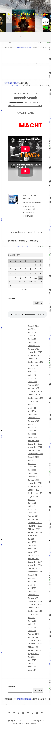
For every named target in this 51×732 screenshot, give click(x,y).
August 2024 (33, 401)
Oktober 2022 (34, 450)
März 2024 (32, 414)
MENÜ (46, 22)
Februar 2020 (34, 555)
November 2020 (35, 526)
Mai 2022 (32, 467)
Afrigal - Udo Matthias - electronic (25, 16)
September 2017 (35, 650)
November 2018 (35, 604)
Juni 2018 (32, 621)
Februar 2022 (33, 476)
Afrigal (24, 94)
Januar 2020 (33, 558)
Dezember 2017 (35, 640)
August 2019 (33, 575)
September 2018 (35, 611)
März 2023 (32, 437)
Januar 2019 (33, 598)
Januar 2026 (33, 349)
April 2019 (32, 588)
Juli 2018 (31, 617)
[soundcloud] (14, 713)
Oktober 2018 (34, 608)
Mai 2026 (32, 335)
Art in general (32, 102)
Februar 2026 (34, 345)
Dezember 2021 (35, 483)
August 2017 (33, 653)
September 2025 (35, 362)
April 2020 (32, 548)
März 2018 (32, 630)
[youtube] (23, 713)
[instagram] (33, 713)
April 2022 (32, 470)
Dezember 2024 (35, 391)
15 (35, 273)
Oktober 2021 (33, 490)
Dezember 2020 (35, 522)
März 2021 (32, 512)
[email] (37, 713)
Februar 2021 (33, 516)
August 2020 (33, 535)
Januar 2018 (33, 637)
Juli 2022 (31, 460)
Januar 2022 (33, 480)
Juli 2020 (32, 539)
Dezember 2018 (35, 601)
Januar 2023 (33, 440)
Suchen (11, 298)
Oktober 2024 (34, 395)
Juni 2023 (32, 427)
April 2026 (32, 339)
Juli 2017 (31, 657)
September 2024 (35, 398)
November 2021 (35, 486)
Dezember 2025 (35, 352)
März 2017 (32, 670)
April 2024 (32, 411)
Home (4, 37)
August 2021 (33, 496)
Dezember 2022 (35, 444)
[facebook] (9, 713)
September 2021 (35, 493)
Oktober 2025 (34, 358)
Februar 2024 (34, 417)
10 (10, 273)
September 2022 (35, 453)
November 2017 (35, 644)
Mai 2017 (31, 663)
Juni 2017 (32, 660)
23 (40, 277)
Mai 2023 (32, 431)
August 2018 (33, 614)
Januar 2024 (33, 421)
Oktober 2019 (34, 568)
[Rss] (42, 713)
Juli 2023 (31, 424)
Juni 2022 (32, 463)
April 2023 (32, 434)
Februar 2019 (33, 594)
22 (36, 277)
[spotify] (18, 713)
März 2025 (32, 381)
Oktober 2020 (34, 529)
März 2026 (32, 342)
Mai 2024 (32, 408)
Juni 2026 (32, 332)
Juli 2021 (31, 499)
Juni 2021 (32, 503)
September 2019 (35, 571)
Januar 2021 (33, 519)
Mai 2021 (31, 506)
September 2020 (35, 532)
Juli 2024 (32, 404)
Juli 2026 (32, 329)
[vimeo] (28, 713)
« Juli (24, 289)
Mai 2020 (32, 545)
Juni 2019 (32, 581)
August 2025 (33, 365)
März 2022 (32, 473)
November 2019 (35, 565)
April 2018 (32, 627)
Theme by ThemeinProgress (29, 720)
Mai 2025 (32, 375)
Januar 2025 (33, 388)
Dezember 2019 (35, 562)
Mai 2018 (31, 624)
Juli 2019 (31, 578)
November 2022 (35, 447)
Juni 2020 (32, 542)
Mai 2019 (31, 585)
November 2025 (35, 355)
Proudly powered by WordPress (25, 724)
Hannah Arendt (25, 105)
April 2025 (32, 378)
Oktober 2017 (34, 647)
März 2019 (32, 591)
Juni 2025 (32, 371)
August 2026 (33, 326)
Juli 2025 (31, 368)
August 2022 (33, 457)
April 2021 (32, 509)
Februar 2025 (33, 385)
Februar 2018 (33, 634)
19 (20, 277)
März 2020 (32, 552)
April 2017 (32, 667)
